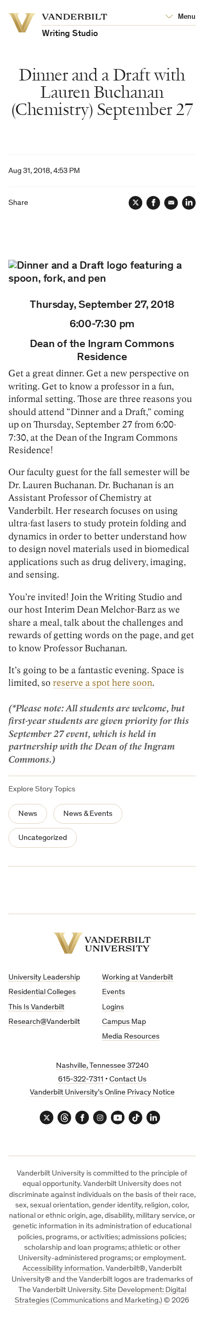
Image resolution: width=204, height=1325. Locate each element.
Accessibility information (62, 1269)
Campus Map (124, 1022)
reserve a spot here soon (102, 682)
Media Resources (131, 1037)
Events (113, 992)
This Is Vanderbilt (36, 1007)
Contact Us (127, 1080)
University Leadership (44, 978)
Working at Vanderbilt (137, 978)
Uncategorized (42, 838)
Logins (113, 1007)
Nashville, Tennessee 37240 (102, 1066)
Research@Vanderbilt (44, 1022)
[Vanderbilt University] (102, 943)
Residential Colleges (42, 992)
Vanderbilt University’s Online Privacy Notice (102, 1093)
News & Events (87, 814)
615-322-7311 (81, 1080)
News (27, 814)
